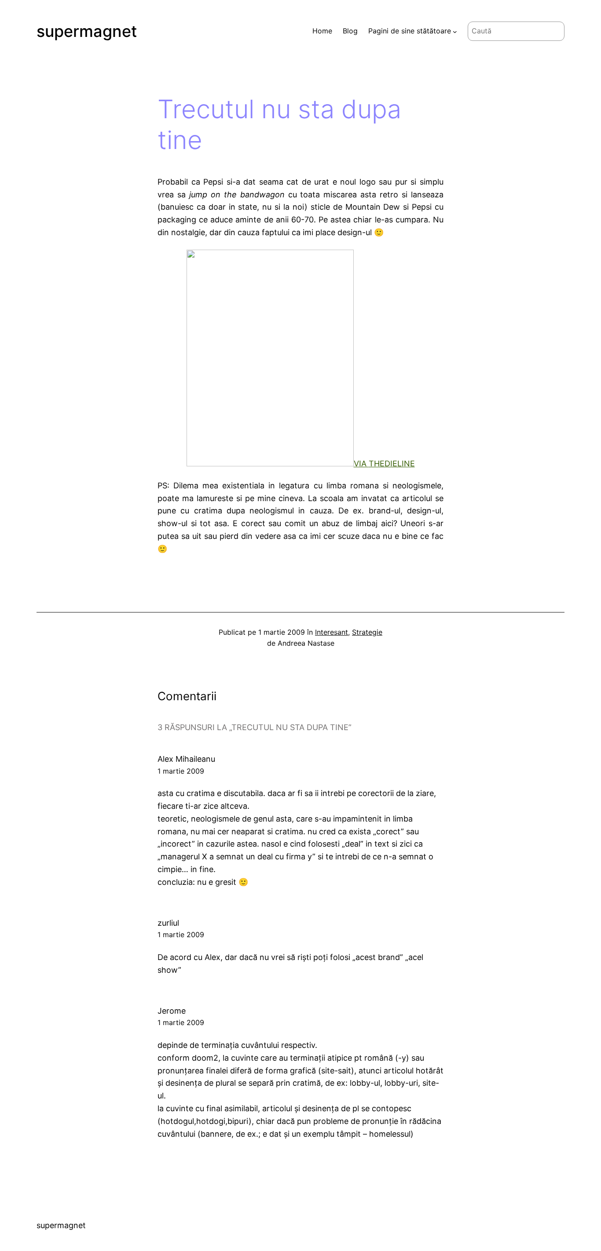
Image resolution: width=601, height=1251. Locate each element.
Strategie (367, 632)
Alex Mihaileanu (186, 759)
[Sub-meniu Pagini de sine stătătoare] (455, 31)
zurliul (168, 922)
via (361, 463)
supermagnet (87, 31)
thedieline (392, 463)
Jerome (172, 1010)
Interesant (331, 632)
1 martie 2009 (181, 771)
